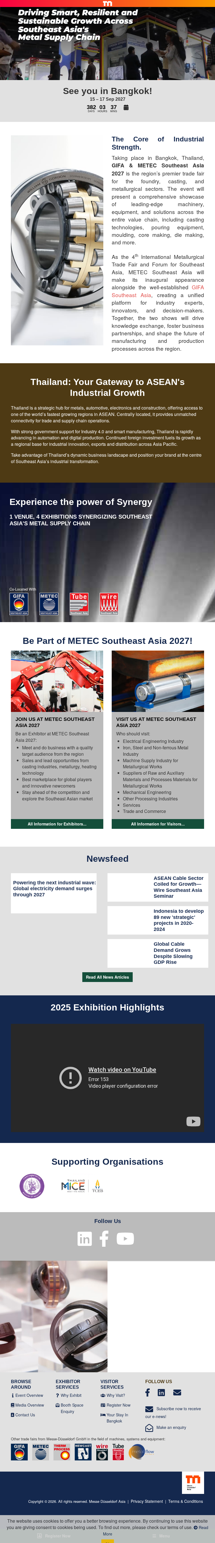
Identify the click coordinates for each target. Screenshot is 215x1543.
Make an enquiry (169, 1427)
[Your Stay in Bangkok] (103, 1414)
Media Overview (29, 1405)
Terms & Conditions (185, 1501)
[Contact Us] (12, 1414)
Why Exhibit (71, 1395)
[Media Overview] (12, 1405)
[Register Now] (103, 1405)
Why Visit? (116, 1395)
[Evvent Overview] (12, 1395)
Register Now (118, 1405)
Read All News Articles (107, 977)
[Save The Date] (126, 107)
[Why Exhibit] (57, 1395)
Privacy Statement (147, 1501)
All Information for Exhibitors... (57, 824)
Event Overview (29, 1395)
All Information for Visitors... (158, 824)
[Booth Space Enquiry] (58, 1405)
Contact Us (25, 1414)
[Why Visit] (103, 1395)
